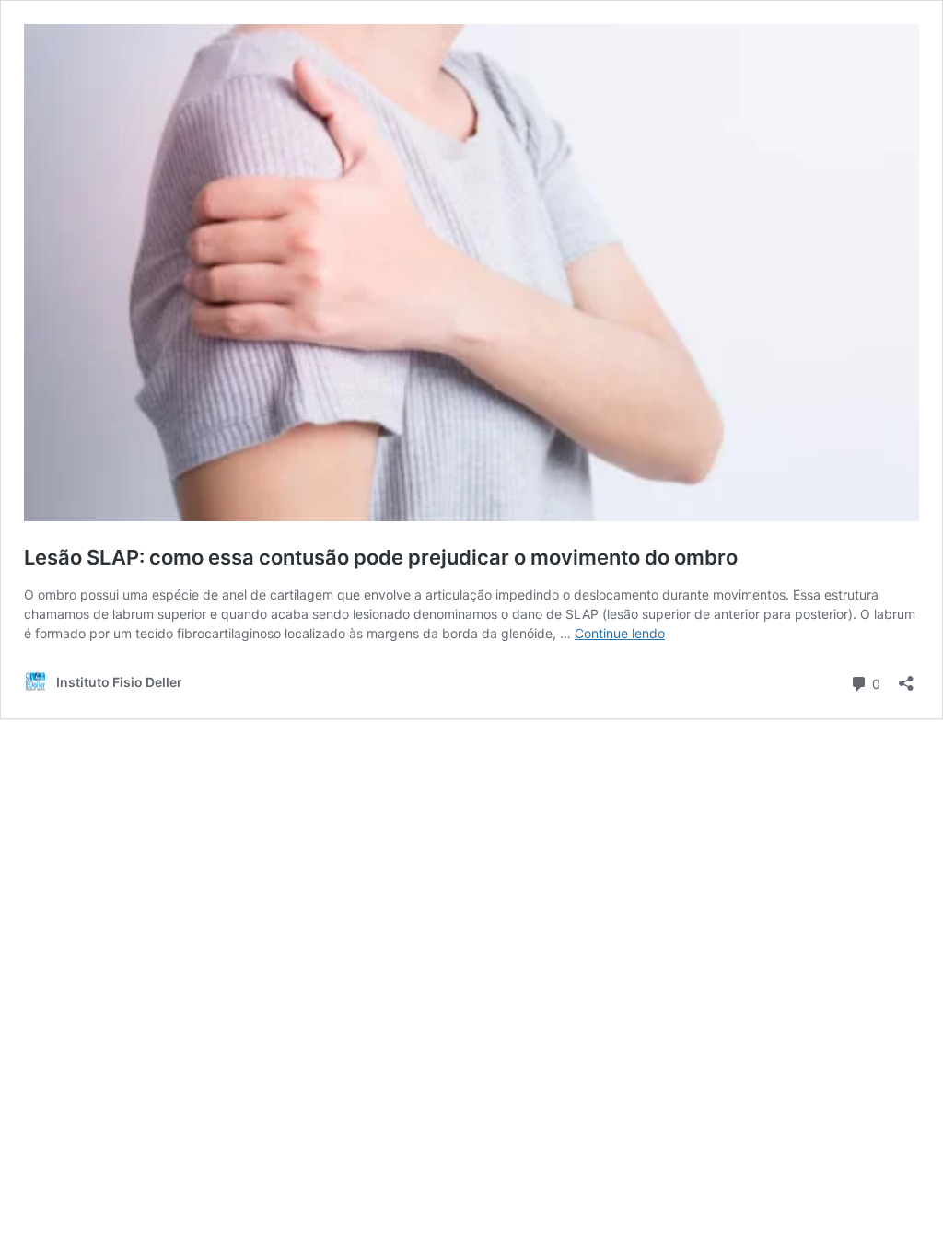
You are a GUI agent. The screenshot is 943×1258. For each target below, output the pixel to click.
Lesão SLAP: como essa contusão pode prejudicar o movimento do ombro (381, 557)
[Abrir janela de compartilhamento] (906, 677)
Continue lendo (620, 633)
